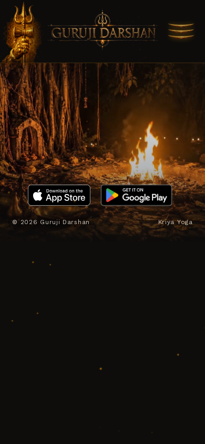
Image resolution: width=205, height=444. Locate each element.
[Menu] (181, 31)
